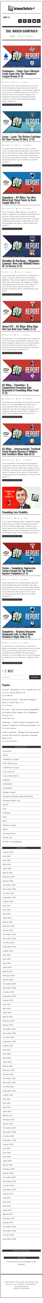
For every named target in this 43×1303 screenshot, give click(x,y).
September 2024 (9, 946)
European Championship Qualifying (18, 796)
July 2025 (6, 905)
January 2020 (8, 1173)
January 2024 (8, 979)
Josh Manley (8, 695)
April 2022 (7, 1062)
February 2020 (9, 1169)
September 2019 (9, 1189)
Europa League (9, 792)
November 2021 (9, 1082)
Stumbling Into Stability (15, 512)
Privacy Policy (21, 1286)
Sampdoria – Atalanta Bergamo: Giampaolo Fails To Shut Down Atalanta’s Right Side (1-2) (19, 634)
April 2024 (7, 967)
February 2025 (9, 926)
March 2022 (8, 1066)
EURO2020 (7, 784)
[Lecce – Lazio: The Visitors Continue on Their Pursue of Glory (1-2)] (21, 122)
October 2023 (8, 992)
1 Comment (25, 518)
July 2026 (6, 856)
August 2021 (8, 1095)
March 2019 (8, 1214)
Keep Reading (12, 105)
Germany (6, 812)
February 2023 (9, 1020)
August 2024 (8, 950)
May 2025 (7, 913)
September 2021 (9, 1090)
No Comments (25, 82)
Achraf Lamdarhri (10, 741)
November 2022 (9, 1033)
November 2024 (9, 938)
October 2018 (8, 1234)
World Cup (7, 837)
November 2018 (9, 1230)
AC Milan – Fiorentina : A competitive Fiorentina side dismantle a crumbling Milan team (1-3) (20, 389)
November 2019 (9, 1181)
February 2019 (9, 1218)
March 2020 (8, 1164)
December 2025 (9, 885)
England (6, 779)
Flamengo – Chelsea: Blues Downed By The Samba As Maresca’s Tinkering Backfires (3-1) (21, 724)
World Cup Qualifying (12, 841)
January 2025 (8, 930)
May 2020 (7, 1156)
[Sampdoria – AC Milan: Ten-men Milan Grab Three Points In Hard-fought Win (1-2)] (21, 183)
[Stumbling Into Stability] (21, 498)
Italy (16, 82)
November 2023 (9, 987)
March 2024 (8, 971)
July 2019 (6, 1197)
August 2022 (8, 1045)
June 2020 (7, 1152)
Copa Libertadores (11, 775)
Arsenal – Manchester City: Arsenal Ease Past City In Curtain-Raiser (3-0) (21, 691)
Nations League (9, 825)
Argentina (7, 751)
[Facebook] (20, 21)
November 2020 (9, 1132)
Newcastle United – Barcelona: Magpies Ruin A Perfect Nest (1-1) (19, 701)
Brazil (5, 755)
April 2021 (7, 1111)
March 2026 (8, 872)
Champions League (11, 759)
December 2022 (9, 1029)
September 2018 (9, 1239)
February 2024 (9, 975)
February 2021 (9, 1119)
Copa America (9, 771)
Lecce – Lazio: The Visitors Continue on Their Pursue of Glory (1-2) (21, 138)
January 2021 (8, 1123)
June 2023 (7, 1004)
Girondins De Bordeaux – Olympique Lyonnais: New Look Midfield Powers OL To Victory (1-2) (21, 263)
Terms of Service (21, 1288)
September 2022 (9, 1041)
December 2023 (9, 983)
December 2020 (9, 1127)
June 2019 (7, 1202)
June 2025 (7, 909)
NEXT (10, 671)
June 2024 (7, 959)
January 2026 (8, 880)
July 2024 (6, 955)
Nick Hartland (9, 718)
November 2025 (9, 889)
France (19, 272)
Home (12, 36)
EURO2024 (7, 788)
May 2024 (7, 963)
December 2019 (9, 1177)
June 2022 (7, 1053)
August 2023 (8, 1000)
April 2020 (7, 1160)
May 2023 (7, 1008)
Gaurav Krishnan (10, 728)
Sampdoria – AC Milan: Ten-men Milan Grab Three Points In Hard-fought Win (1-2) (19, 200)
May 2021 (7, 1107)
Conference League (11, 767)
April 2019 (7, 1210)
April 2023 (7, 1012)
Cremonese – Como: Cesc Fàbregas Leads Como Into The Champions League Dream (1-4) (20, 73)
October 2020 (8, 1136)
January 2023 (8, 1025)
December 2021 (9, 1078)
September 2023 (9, 996)
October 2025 (8, 893)
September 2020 (9, 1140)
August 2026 (8, 852)
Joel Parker (8, 705)
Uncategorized (9, 833)
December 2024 (9, 934)
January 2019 (8, 1222)
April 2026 (7, 868)
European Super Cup (11, 800)
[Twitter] (25, 21)
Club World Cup (10, 763)
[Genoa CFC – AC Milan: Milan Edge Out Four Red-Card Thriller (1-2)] (21, 312)
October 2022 (8, 1037)
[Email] (34, 21)
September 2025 (9, 897)
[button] (6, 17)
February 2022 (9, 1070)
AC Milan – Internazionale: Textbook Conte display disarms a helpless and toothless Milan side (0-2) (21, 451)
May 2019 (7, 1206)
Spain (5, 829)
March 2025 (8, 922)
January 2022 (8, 1074)
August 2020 (8, 1144)
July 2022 (6, 1049)
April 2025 (7, 918)
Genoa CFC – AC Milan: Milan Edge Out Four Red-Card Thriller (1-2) (20, 327)
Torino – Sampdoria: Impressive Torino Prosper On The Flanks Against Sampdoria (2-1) (18, 570)
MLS (5, 821)
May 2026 (7, 864)
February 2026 (9, 876)
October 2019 (8, 1185)
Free (18, 518)
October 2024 (8, 942)
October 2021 (8, 1086)
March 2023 (8, 1016)
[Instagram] (29, 21)
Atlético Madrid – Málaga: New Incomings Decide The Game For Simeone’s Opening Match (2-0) (20, 735)
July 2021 (6, 1099)
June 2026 (7, 860)
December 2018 (9, 1226)
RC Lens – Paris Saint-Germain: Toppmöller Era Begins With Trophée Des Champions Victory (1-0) (20, 712)
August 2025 (8, 901)
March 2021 (8, 1115)
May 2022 (7, 1057)
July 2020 (6, 1148)
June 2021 (7, 1103)
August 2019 (8, 1193)
